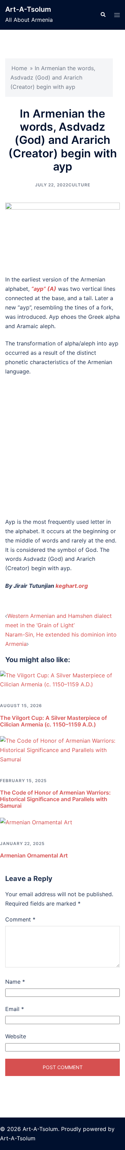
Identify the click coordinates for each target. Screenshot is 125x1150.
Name (15, 981)
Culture (79, 184)
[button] (103, 15)
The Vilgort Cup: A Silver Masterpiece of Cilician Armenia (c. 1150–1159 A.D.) (53, 721)
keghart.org (72, 585)
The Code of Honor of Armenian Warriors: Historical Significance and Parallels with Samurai (55, 799)
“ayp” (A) (43, 288)
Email (14, 1008)
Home (19, 68)
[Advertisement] (62, 446)
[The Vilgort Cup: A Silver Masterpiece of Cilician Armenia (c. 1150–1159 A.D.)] (62, 679)
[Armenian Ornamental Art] (36, 821)
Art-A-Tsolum (28, 9)
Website (15, 1036)
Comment (20, 919)
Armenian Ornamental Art (34, 855)
